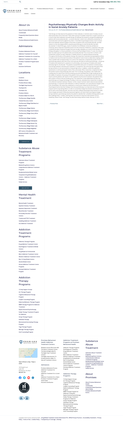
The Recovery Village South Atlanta (29, 111)
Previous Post (53, 103)
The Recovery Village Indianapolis (28, 121)
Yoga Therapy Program (25, 327)
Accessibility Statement (89, 418)
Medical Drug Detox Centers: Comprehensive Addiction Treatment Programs (29, 167)
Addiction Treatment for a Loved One (29, 56)
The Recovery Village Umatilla (27, 98)
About (31, 8)
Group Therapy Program (25, 317)
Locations (59, 8)
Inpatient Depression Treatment (28, 208)
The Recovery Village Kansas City (28, 123)
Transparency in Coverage (48, 419)
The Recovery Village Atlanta (27, 108)
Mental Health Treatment (97, 8)
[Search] (20, 1)
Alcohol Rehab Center (25, 262)
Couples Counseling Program (27, 299)
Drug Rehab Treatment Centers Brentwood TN (54, 418)
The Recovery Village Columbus (27, 118)
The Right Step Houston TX (48, 356)
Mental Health (89, 30)
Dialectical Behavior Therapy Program (29, 302)
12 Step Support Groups (25, 289)
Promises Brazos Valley (25, 83)
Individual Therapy (24, 319)
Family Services (23, 182)
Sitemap (59, 419)
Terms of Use (27, 419)
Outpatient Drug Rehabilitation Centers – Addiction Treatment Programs (27, 177)
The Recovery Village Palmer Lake (28, 126)
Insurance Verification (25, 66)
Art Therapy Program (25, 292)
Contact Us (25, 141)
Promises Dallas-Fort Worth (26, 95)
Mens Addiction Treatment (70, 355)
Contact (33, 13)
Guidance (111, 8)
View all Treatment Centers (48, 360)
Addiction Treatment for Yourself (28, 54)
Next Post (100, 103)
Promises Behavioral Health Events (28, 40)
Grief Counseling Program (26, 332)
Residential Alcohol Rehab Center (28, 172)
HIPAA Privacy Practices (75, 418)
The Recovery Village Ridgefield (27, 128)
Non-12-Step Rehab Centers (26, 259)
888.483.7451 (115, 2)
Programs (68, 8)
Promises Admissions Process (45, 8)
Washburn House (23, 80)
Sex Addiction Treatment (26, 223)
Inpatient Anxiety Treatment (27, 206)
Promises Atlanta (23, 93)
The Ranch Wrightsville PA (48, 351)
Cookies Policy (36, 419)
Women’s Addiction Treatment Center (29, 256)
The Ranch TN (23, 90)
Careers (26, 13)
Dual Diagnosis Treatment (70, 349)
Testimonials (22, 32)
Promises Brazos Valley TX (48, 358)
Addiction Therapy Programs (27, 241)
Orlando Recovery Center (26, 101)
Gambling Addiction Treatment (27, 221)
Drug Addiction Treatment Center (28, 244)
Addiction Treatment (81, 8)
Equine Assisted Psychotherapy (27, 309)
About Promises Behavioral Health (28, 30)
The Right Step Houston (25, 85)
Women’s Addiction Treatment (71, 356)
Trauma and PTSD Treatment (27, 218)
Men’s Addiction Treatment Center (28, 254)
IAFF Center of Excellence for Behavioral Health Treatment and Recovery (28, 133)
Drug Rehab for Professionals (27, 251)
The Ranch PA (22, 88)
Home (26, 8)
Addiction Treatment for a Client (28, 59)
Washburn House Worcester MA (50, 347)
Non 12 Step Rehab (68, 360)
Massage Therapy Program (26, 329)
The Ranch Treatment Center (49, 349)
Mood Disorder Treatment (26, 211)
